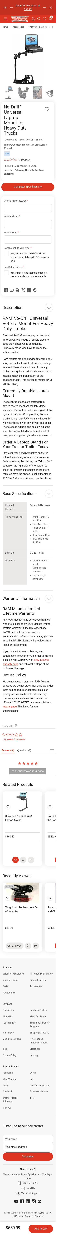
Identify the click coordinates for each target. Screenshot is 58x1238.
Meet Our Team (38, 1016)
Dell (32, 1079)
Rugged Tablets (38, 980)
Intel (32, 1098)
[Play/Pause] (5, 7)
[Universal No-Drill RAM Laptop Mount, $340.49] (22, 801)
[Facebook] (6, 290)
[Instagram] (34, 1201)
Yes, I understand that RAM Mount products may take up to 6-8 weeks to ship (30, 257)
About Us (7, 1016)
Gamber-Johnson (39, 1091)
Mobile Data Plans (12, 1039)
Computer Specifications (28, 186)
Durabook (7, 1091)
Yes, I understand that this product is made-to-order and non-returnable (29, 274)
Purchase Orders (38, 1010)
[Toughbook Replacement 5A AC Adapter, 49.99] (22, 893)
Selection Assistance (13, 973)
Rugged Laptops (11, 980)
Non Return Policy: (13, 267)
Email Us (30, 1188)
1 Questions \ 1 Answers (13, 739)
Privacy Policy (9, 1055)
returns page (10, 706)
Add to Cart (40, 1228)
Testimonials (9, 1022)
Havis (5, 1085)
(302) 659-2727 (30, 1183)
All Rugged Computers (41, 973)
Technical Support (30, 1193)
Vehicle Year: (11, 232)
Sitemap (34, 1055)
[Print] (17, 290)
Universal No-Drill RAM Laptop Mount (18, 818)
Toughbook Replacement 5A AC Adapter (21, 909)
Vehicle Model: (11, 216)
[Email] (12, 290)
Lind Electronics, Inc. (40, 1085)
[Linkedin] (29, 290)
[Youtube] (16, 1201)
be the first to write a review (28, 771)
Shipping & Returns (39, 1032)
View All (7, 1108)
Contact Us (8, 1010)
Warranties (8, 1032)
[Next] (44, 7)
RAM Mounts (9, 1079)
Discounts (35, 1049)
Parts (18, 5)
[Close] (51, 7)
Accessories (36, 986)
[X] (23, 290)
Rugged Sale (9, 992)
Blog (5, 1049)
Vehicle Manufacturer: (15, 200)
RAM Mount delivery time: (17, 248)
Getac (33, 1072)
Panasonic (8, 1072)
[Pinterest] (35, 290)
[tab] (9, 751)
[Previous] (11, 7)
